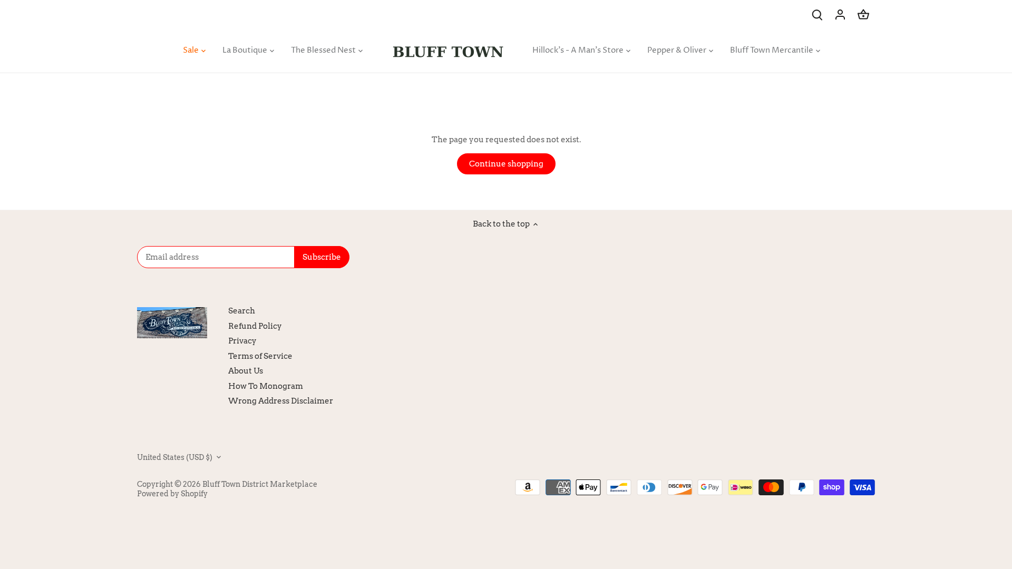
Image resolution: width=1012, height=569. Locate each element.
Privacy (242, 341)
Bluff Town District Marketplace (259, 484)
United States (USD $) (174, 457)
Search (241, 311)
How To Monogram (265, 386)
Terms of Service (260, 356)
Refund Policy (255, 326)
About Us (245, 371)
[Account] (840, 14)
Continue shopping (506, 164)
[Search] (817, 14)
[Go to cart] (863, 14)
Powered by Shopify (172, 493)
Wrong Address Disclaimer (280, 401)
